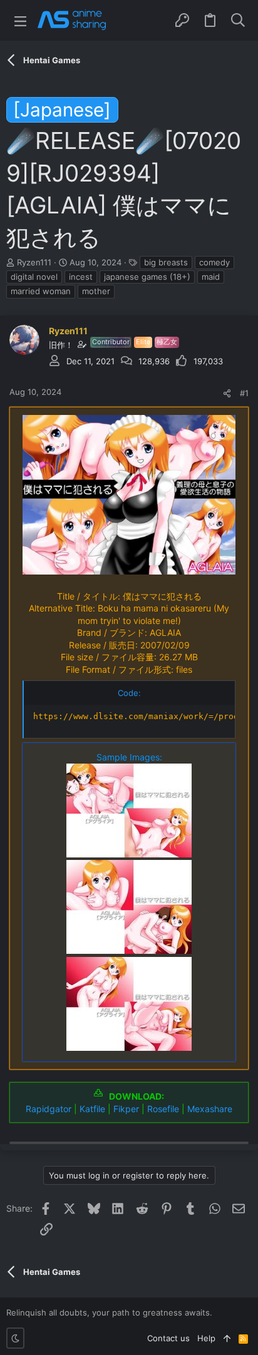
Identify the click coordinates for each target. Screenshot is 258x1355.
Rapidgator (48, 1108)
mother (96, 291)
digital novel (34, 277)
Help (206, 1338)
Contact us (168, 1338)
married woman (41, 291)
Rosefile (163, 1108)
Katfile (92, 1108)
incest (81, 277)
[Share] (227, 393)
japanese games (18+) (147, 277)
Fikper (126, 1108)
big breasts (166, 262)
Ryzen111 (34, 262)
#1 (244, 393)
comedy (214, 262)
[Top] (227, 1338)
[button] (20, 20)
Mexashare (209, 1108)
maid (211, 277)
